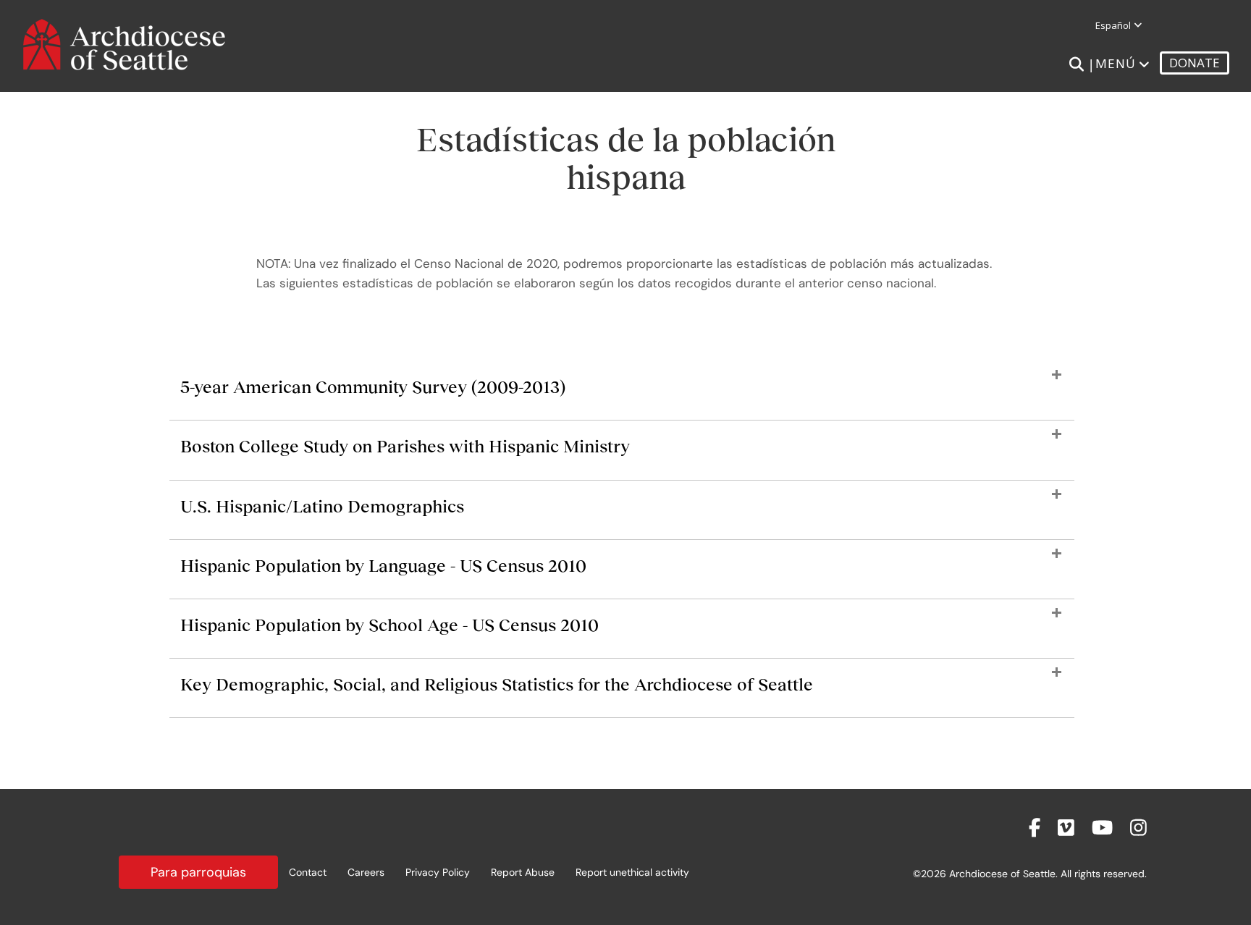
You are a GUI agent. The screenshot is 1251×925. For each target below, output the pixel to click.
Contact (308, 872)
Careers (366, 872)
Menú (1115, 63)
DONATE (1194, 62)
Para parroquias (198, 872)
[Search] (1076, 64)
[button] (621, 394)
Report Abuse (523, 872)
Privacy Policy (437, 872)
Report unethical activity (632, 872)
